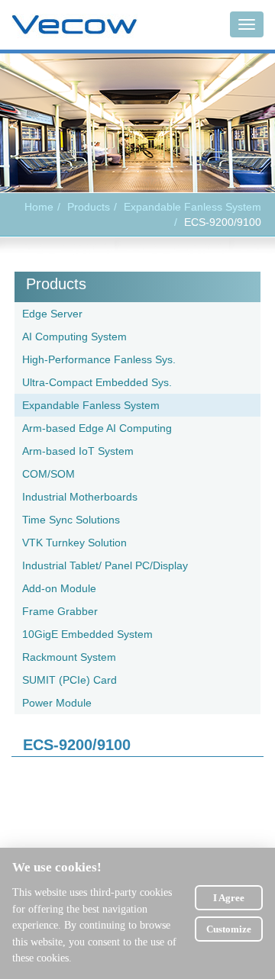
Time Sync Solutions (71, 520)
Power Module (57, 703)
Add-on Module (59, 588)
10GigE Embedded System (87, 634)
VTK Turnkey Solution (74, 542)
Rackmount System (69, 657)
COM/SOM (48, 474)
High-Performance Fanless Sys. (99, 359)
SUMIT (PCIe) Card (69, 680)
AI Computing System (74, 336)
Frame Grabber (60, 611)
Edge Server (52, 314)
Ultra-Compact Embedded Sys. (97, 382)
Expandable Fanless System (192, 207)
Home (38, 207)
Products (56, 283)
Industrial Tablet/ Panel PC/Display (105, 565)
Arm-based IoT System (78, 451)
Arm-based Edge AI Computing (97, 428)
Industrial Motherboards (80, 497)
